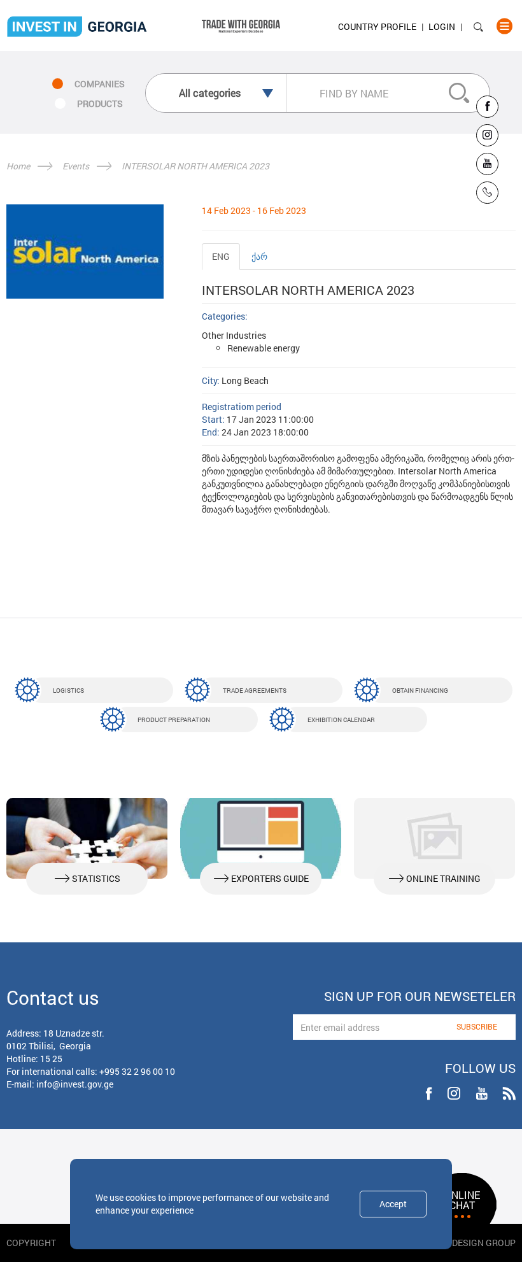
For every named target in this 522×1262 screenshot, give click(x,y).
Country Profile (377, 26)
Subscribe (476, 1026)
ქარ (259, 256)
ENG (221, 256)
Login (441, 26)
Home (18, 166)
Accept (393, 1204)
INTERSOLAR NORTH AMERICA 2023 (195, 166)
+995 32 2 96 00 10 (137, 1071)
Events (75, 166)
